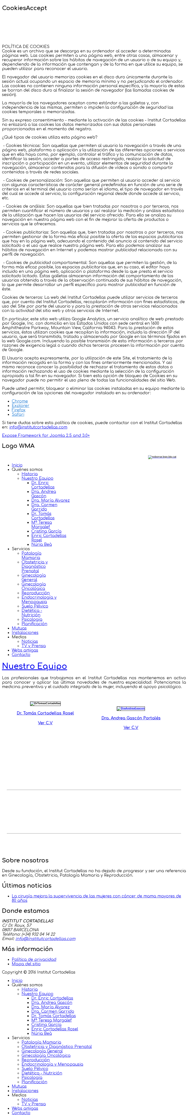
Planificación (34, 624)
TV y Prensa (34, 646)
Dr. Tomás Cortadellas (43, 516)
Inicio (17, 465)
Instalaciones (25, 633)
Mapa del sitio (26, 964)
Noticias (30, 641)
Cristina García (46, 531)
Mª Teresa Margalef (41, 524)
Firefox (18, 410)
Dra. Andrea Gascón (43, 493)
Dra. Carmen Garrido (44, 507)
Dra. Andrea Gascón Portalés (131, 718)
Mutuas (19, 628)
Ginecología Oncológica (34, 586)
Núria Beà (41, 544)
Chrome (20, 401)
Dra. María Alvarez (50, 500)
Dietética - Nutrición (32, 612)
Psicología (32, 619)
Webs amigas (25, 650)
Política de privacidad (34, 959)
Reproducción (36, 593)
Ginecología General (34, 577)
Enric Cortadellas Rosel (54, 1029)
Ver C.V (45, 723)
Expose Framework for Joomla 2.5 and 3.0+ (46, 435)
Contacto (21, 655)
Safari (18, 414)
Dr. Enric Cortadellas (43, 485)
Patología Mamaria (31, 555)
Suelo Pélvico (35, 606)
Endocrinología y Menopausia (39, 599)
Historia (30, 474)
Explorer (20, 406)
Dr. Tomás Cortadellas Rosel (45, 713)
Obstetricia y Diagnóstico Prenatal (35, 566)
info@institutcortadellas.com (38, 427)
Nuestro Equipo (37, 478)
